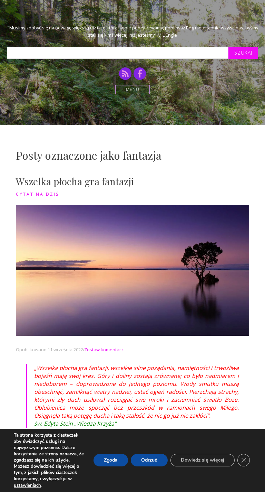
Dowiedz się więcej (202, 460)
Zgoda (111, 460)
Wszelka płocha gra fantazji (75, 181)
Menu (132, 89)
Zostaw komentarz (104, 349)
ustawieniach (27, 485)
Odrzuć (149, 460)
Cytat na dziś (37, 194)
